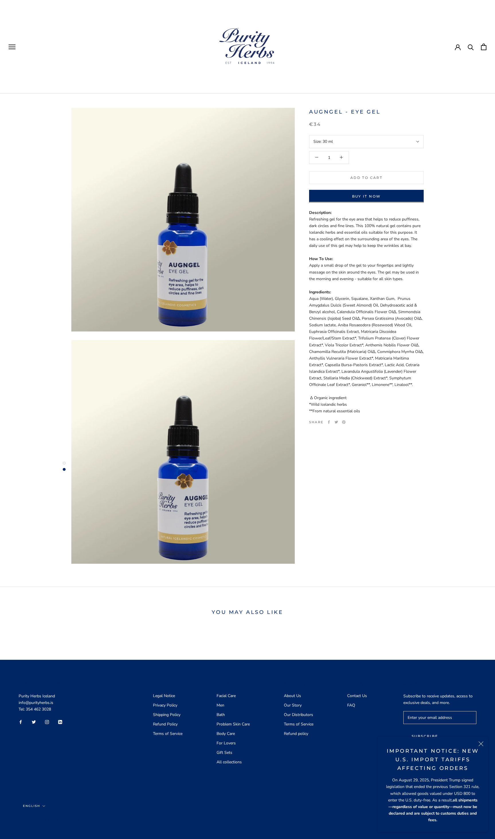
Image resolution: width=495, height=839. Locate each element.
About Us (292, 695)
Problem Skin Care (233, 724)
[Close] (481, 743)
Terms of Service (167, 733)
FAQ (351, 705)
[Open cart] (483, 47)
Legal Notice (164, 695)
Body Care (226, 733)
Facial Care (226, 695)
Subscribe (425, 736)
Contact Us (357, 695)
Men (220, 705)
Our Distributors (298, 714)
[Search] (471, 47)
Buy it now (366, 196)
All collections (229, 762)
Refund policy (296, 733)
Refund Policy (165, 724)
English (31, 806)
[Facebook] (329, 422)
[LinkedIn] (60, 721)
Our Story (293, 705)
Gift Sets (224, 752)
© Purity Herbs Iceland (51, 820)
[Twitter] (336, 422)
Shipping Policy (166, 714)
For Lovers (226, 743)
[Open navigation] (12, 46)
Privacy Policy (165, 705)
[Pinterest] (343, 422)
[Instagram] (47, 721)
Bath (221, 714)
